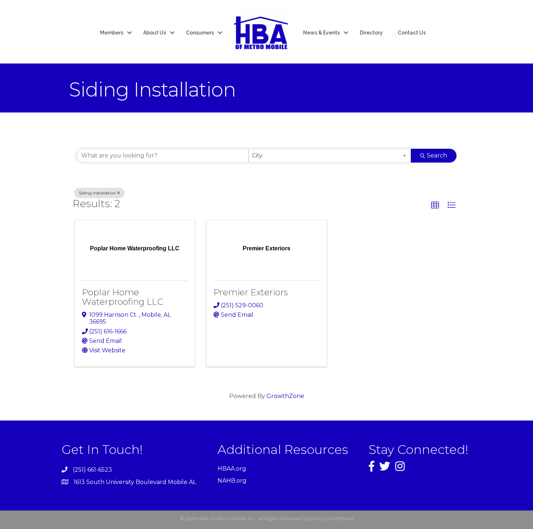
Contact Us (412, 33)
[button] (435, 205)
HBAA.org (232, 468)
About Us (154, 33)
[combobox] (330, 156)
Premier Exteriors (251, 292)
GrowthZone (285, 396)
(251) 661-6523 (92, 469)
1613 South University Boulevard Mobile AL (135, 482)
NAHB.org (232, 480)
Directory (371, 33)
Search (437, 155)
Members (111, 33)
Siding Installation (97, 193)
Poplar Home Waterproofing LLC (122, 297)
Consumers (200, 33)
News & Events (321, 33)
